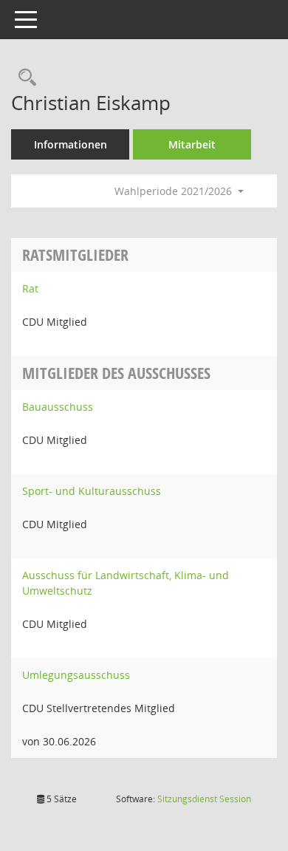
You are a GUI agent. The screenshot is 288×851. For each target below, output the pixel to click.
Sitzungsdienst (204, 799)
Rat (30, 288)
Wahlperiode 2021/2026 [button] (174, 191)
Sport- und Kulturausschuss (91, 491)
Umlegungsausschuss (76, 675)
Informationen (70, 144)
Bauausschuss (57, 407)
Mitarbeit (192, 144)
